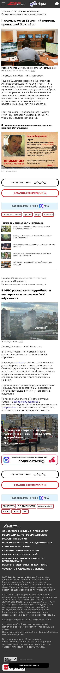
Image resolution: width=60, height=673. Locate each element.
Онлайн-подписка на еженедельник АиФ (27, 542)
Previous (4, 148)
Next (54, 148)
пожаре (19, 362)
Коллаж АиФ (10, 171)
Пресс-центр (40, 531)
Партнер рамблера (26, 659)
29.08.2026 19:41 (9, 278)
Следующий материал (29, 665)
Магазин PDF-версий (14, 539)
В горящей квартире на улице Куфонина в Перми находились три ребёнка (27, 433)
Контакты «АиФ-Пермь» (16, 546)
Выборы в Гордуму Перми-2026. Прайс (24, 565)
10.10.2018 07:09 (8, 11)
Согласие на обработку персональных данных (26, 624)
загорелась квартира (25, 401)
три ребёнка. (8, 407)
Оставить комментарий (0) (30, 193)
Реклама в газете (36, 535)
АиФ (33, 70)
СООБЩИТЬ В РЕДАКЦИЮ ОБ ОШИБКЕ (23, 569)
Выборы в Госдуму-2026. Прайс (20, 554)
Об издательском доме (16, 531)
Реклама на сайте (13, 535)
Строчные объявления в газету (20, 550)
